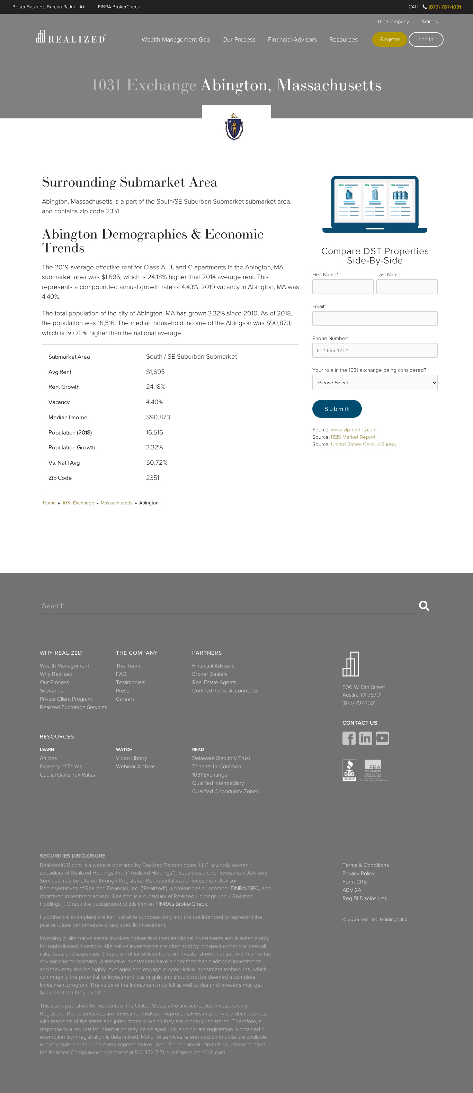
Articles (429, 21)
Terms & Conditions (365, 865)
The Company (393, 21)
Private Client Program (66, 699)
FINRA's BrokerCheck (181, 904)
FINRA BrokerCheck (119, 6)
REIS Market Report (353, 437)
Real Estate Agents (214, 682)
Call (414, 6)
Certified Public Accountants (225, 691)
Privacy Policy (358, 873)
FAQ (121, 674)
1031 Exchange (78, 502)
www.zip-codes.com (354, 429)
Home (49, 502)
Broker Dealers (209, 674)
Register (390, 39)
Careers (125, 699)
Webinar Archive (135, 766)
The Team (128, 666)
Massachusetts (117, 502)
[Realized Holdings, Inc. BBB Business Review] (349, 770)
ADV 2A (351, 890)
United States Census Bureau (364, 444)
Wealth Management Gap (176, 39)
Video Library (131, 758)
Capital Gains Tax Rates (67, 775)
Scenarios (51, 691)
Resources (343, 39)
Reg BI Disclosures (364, 898)
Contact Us (359, 723)
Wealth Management (64, 666)
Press (122, 691)
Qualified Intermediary (218, 783)
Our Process (239, 39)
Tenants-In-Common (216, 766)
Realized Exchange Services (73, 707)
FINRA (238, 888)
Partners (207, 653)
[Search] (424, 606)
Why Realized (61, 653)
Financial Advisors (292, 39)
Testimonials (130, 682)
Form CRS (354, 882)
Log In (426, 39)
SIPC (253, 888)
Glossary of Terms (61, 766)
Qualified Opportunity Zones (225, 791)
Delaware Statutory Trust (221, 758)
